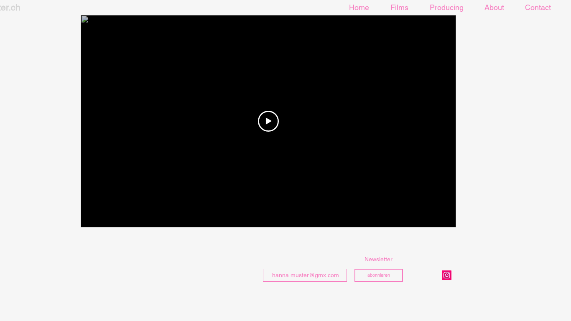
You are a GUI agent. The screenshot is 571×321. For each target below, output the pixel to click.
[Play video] (268, 121)
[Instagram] (446, 275)
